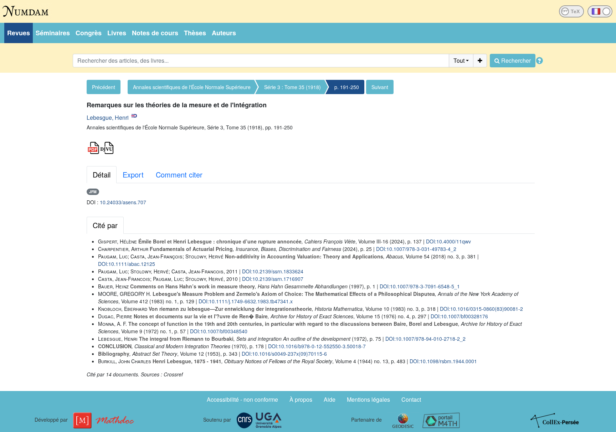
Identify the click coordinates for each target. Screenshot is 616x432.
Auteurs (224, 32)
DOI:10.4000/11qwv (448, 241)
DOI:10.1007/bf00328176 (459, 316)
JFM (93, 191)
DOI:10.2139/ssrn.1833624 (272, 271)
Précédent (103, 87)
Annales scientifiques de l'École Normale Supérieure (192, 87)
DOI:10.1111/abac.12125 (126, 263)
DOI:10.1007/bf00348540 (218, 331)
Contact (411, 399)
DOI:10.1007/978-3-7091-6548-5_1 (420, 286)
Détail (102, 174)
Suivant (379, 87)
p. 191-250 (346, 87)
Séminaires (53, 32)
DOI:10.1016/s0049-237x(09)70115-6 (284, 353)
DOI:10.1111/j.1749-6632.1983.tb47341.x (246, 301)
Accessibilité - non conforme (242, 399)
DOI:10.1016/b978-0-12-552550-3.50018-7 (317, 346)
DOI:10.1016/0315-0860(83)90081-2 (481, 308)
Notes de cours (155, 32)
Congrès (89, 32)
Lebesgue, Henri (108, 117)
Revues (18, 32)
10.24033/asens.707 (123, 202)
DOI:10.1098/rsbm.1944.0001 (443, 361)
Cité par (105, 225)
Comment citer (179, 174)
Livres (116, 32)
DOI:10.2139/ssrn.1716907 (272, 278)
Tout (458, 60)
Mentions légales (368, 399)
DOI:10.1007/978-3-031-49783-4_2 (416, 248)
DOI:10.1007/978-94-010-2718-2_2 (425, 338)
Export (133, 174)
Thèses (195, 32)
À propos (300, 399)
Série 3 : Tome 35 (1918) (292, 87)
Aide (329, 399)
